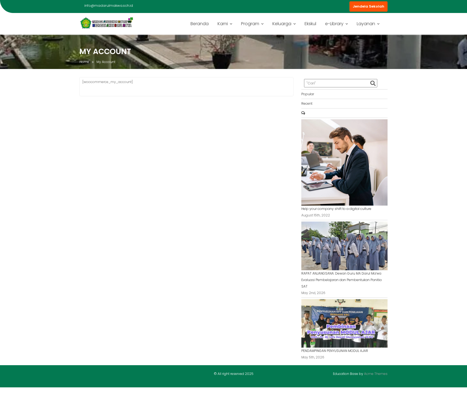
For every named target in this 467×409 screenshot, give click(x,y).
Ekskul (310, 24)
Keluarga (281, 24)
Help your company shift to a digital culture (336, 208)
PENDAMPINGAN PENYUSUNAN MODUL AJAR (334, 350)
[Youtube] (93, 375)
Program (250, 24)
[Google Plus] (102, 375)
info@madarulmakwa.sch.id (108, 5)
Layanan (366, 24)
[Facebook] (83, 375)
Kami (223, 24)
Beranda (200, 24)
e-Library (334, 24)
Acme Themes (376, 373)
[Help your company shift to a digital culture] (344, 162)
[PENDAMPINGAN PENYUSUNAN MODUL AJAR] (344, 323)
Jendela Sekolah (368, 6)
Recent (306, 103)
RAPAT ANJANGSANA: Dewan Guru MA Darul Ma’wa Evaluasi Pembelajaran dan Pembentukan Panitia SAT (341, 280)
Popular (307, 94)
